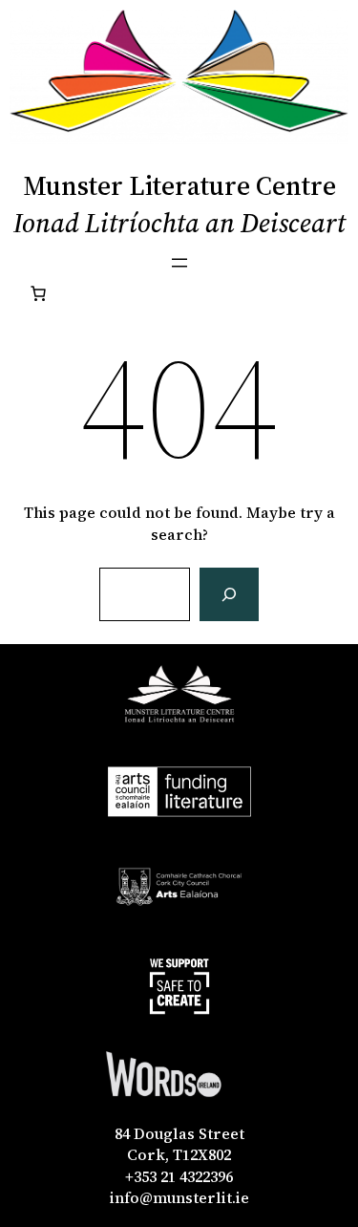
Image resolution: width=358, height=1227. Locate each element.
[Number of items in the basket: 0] (38, 293)
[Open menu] (179, 262)
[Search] (229, 594)
